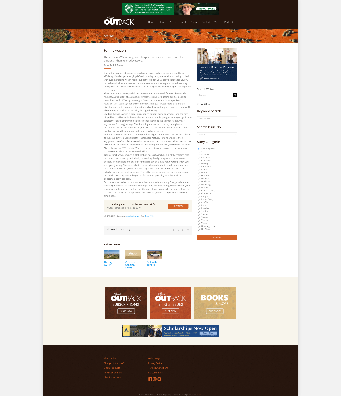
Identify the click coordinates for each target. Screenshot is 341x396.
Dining (204, 163)
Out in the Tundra (152, 263)
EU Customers (155, 372)
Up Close (205, 229)
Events (204, 169)
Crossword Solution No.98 (131, 265)
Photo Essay (207, 199)
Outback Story (208, 190)
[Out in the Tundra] (154, 251)
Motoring (129, 216)
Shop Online (110, 358)
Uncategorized (208, 226)
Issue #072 (149, 216)
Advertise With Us (113, 372)
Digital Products (112, 367)
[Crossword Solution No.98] (133, 251)
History (205, 178)
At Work (205, 154)
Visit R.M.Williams (112, 377)
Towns (204, 217)
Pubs (203, 205)
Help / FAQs (154, 358)
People (204, 196)
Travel (204, 223)
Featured (205, 172)
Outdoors (206, 193)
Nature (204, 187)
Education (206, 166)
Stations (205, 211)
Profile (204, 202)
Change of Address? (114, 363)
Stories (136, 216)
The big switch (108, 263)
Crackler (199, 395)
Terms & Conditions (158, 367)
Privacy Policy (155, 363)
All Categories (208, 148)
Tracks (204, 220)
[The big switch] (111, 251)
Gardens (205, 175)
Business (205, 157)
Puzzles (205, 208)
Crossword (206, 160)
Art (202, 151)
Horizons (205, 181)
